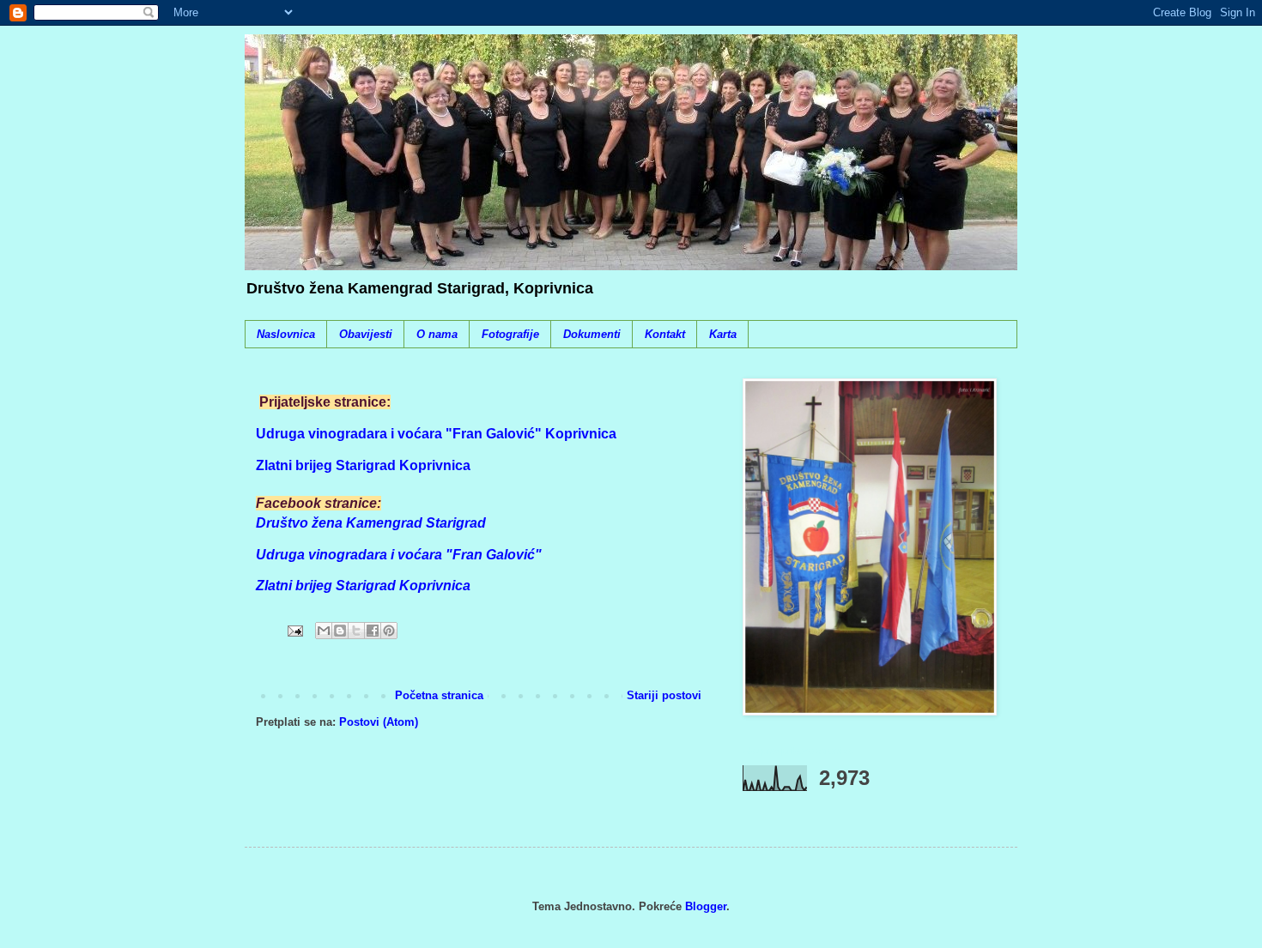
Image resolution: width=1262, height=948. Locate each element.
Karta (723, 334)
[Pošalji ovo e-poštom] (323, 630)
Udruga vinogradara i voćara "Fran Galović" (399, 554)
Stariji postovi (664, 695)
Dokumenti (592, 334)
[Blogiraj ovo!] (340, 630)
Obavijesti (365, 334)
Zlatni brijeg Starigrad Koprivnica (363, 585)
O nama (437, 334)
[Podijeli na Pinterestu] (388, 630)
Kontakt (665, 334)
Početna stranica (439, 695)
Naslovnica (286, 334)
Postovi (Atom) (378, 722)
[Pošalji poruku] (294, 630)
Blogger (705, 906)
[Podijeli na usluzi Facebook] (372, 630)
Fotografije (510, 334)
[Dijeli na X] (356, 630)
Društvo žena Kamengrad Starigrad (371, 523)
